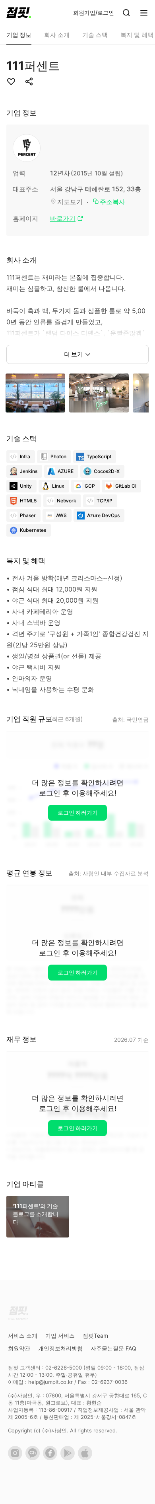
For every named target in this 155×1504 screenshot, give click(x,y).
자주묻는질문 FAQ (113, 1348)
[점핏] (18, 12)
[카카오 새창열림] (34, 1458)
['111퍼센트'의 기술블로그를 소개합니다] (37, 1235)
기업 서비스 (60, 1335)
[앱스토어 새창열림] (86, 1458)
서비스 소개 (22, 1335)
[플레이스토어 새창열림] (69, 1458)
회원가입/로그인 (93, 12)
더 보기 (73, 354)
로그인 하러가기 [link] (78, 812)
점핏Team (95, 1335)
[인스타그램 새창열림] (16, 1458)
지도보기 (70, 202)
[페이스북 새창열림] (51, 1458)
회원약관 (19, 1348)
